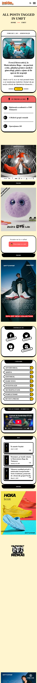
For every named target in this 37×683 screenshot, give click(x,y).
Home (13, 22)
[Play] (6, 428)
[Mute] (28, 428)
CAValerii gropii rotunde (18, 118)
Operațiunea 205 (15, 126)
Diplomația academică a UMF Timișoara (20, 108)
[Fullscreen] (31, 428)
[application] (18, 422)
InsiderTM (18, 76)
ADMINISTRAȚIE (25, 33)
